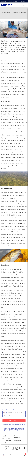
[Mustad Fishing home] (6, 4)
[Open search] (23, 5)
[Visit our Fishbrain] (24, 448)
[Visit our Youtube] (20, 448)
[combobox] (5, 412)
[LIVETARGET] (13, 1)
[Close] (14, 9)
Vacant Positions (18, 439)
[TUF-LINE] (23, 1)
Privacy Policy (5, 446)
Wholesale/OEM (18, 440)
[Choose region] (3, 455)
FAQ (4, 436)
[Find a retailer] (10, 455)
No (9, 16)
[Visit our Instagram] (16, 448)
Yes (3, 16)
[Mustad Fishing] (4, 1)
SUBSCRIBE (14, 421)
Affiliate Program (18, 437)
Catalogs (5, 442)
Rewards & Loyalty (18, 435)
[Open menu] (26, 5)
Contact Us (6, 440)
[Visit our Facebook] (13, 448)
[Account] (17, 455)
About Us (6, 438)
